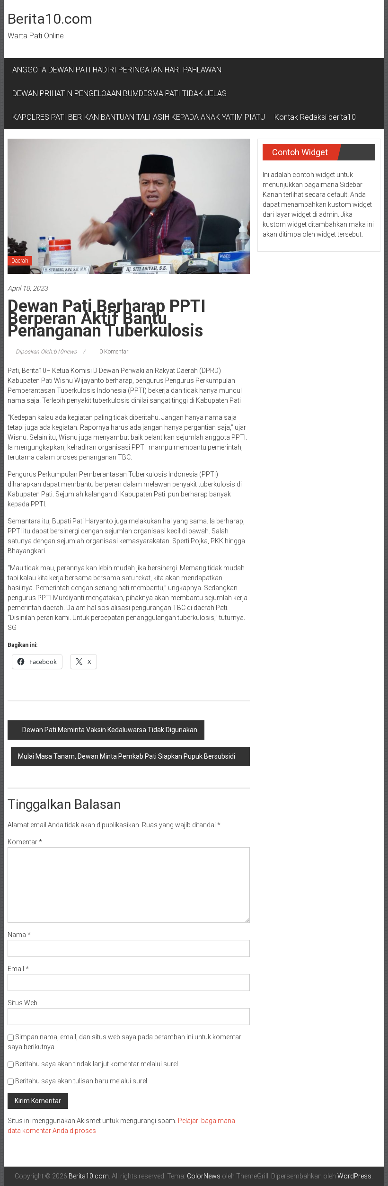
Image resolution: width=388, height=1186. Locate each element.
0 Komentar (113, 351)
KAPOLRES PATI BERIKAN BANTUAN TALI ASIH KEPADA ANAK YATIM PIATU (138, 117)
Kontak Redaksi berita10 (315, 117)
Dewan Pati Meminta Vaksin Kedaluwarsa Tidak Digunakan (109, 730)
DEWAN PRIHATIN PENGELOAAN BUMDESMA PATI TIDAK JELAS (119, 93)
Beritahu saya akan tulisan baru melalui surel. (82, 1081)
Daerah (19, 260)
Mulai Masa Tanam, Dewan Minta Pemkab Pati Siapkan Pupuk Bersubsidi (126, 756)
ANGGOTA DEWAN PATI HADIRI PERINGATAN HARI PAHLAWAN (118, 69)
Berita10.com (50, 18)
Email (18, 969)
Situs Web (22, 1003)
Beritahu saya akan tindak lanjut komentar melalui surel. (97, 1064)
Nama (19, 934)
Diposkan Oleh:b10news (46, 351)
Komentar (25, 842)
